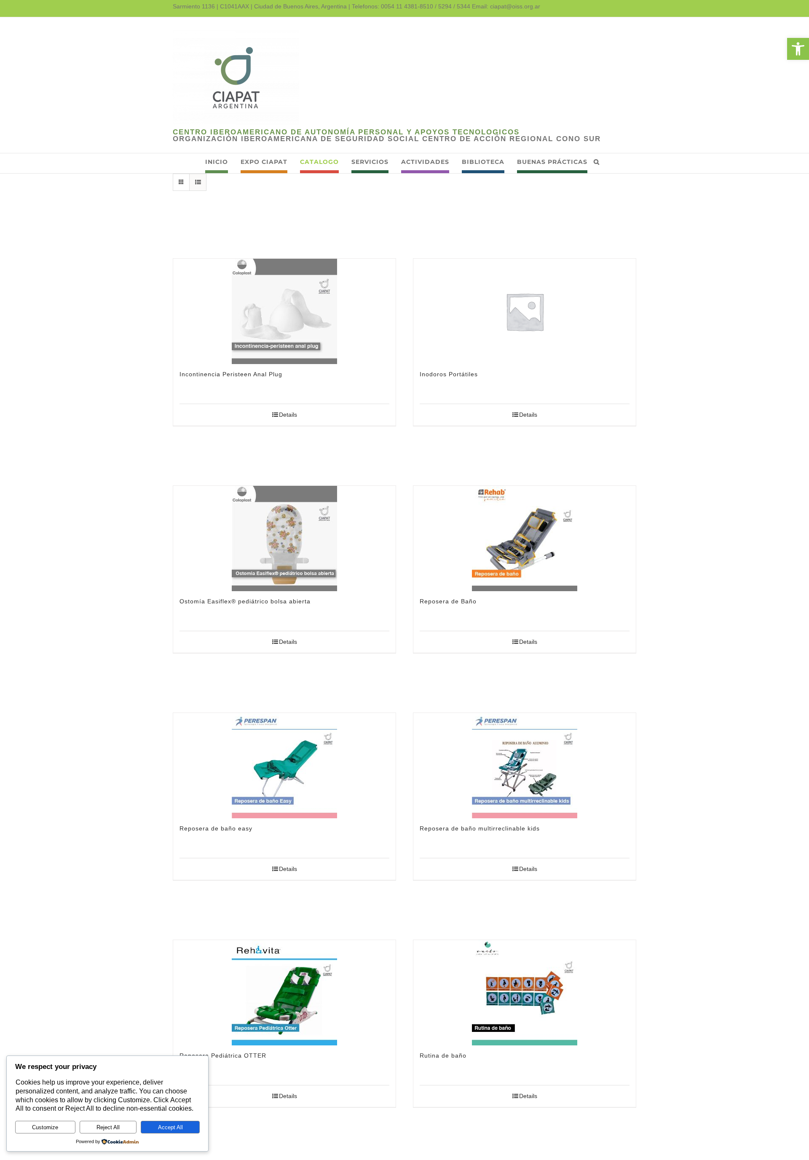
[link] (798, 49)
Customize (45, 1127)
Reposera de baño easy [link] (215, 828)
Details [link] (288, 414)
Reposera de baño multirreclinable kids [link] (480, 828)
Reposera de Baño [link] (448, 601)
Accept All (170, 1127)
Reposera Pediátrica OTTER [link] (222, 1055)
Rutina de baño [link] (443, 1055)
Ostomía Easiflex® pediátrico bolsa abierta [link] (245, 601)
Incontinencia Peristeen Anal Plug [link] (230, 374)
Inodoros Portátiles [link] (449, 374)
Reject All (108, 1127)
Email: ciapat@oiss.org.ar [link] (506, 6)
